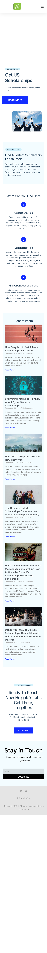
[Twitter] (21, 791)
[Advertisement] (23, 37)
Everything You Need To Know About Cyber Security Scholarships (22, 402)
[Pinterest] (26, 791)
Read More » (10, 370)
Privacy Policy (23, 798)
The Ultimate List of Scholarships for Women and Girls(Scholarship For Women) (22, 511)
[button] (42, 6)
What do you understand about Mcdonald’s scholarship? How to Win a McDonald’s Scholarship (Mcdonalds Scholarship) (23, 572)
